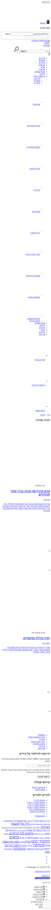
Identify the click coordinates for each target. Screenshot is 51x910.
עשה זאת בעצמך (10, 841)
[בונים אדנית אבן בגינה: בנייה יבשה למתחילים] (30, 462)
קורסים (42, 74)
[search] (38, 51)
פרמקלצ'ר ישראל (38, 787)
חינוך (34, 827)
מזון (10, 830)
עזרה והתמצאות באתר (36, 737)
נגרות (27, 841)
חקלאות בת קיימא (25, 827)
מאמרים (42, 60)
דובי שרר (46, 500)
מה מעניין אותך (39, 76)
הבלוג (43, 67)
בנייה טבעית (46, 824)
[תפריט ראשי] (49, 54)
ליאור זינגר (46, 643)
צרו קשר (42, 334)
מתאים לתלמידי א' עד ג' (36, 802)
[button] (42, 878)
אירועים (42, 65)
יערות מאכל (41, 830)
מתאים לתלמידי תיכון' (37, 809)
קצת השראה (39, 849)
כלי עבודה (31, 830)
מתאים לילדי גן (39, 800)
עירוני (21, 842)
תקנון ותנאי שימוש (38, 742)
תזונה (47, 851)
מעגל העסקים (40, 72)
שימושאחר (30, 849)
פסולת (47, 845)
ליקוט (15, 830)
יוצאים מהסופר (6, 827)
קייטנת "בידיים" (12, 845)
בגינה (19, 820)
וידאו (38, 827)
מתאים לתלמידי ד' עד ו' (36, 805)
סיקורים (42, 63)
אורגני (41, 821)
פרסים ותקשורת (39, 744)
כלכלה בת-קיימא (21, 830)
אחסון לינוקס (40, 790)
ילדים (48, 830)
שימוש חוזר (8, 849)
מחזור (42, 834)
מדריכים (42, 58)
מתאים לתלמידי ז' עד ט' (36, 807)
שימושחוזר (19, 848)
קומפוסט (24, 845)
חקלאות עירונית (14, 827)
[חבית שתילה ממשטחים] (30, 609)
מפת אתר (41, 748)
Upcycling (47, 821)
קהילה (30, 845)
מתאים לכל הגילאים (37, 811)
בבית (24, 821)
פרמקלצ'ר (38, 845)
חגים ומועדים (40, 816)
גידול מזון (25, 823)
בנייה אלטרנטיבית (10, 821)
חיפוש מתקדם (34, 321)
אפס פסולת (30, 821)
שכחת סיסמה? (44, 40)
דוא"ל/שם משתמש (41, 34)
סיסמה (7, 34)
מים (40, 834)
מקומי (36, 834)
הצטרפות (34, 40)
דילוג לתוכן (46, 2)
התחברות (46, 871)
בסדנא (32, 824)
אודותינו (42, 69)
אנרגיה (36, 821)
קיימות (47, 848)
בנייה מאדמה (39, 824)
